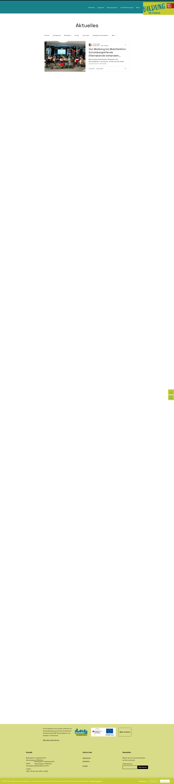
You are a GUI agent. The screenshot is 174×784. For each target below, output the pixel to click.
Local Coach (85, 35)
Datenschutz (87, 758)
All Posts (46, 35)
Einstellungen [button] (143, 781)
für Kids (77, 35)
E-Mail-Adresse (127, 764)
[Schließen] (172, 781)
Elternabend (67, 35)
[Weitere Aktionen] (126, 45)
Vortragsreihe (57, 35)
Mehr (113, 35)
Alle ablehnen (154, 781)
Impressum (86, 761)
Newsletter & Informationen (100, 35)
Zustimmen (165, 781)
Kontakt (85, 766)
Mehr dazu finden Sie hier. (51, 740)
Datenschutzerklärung (95, 781)
